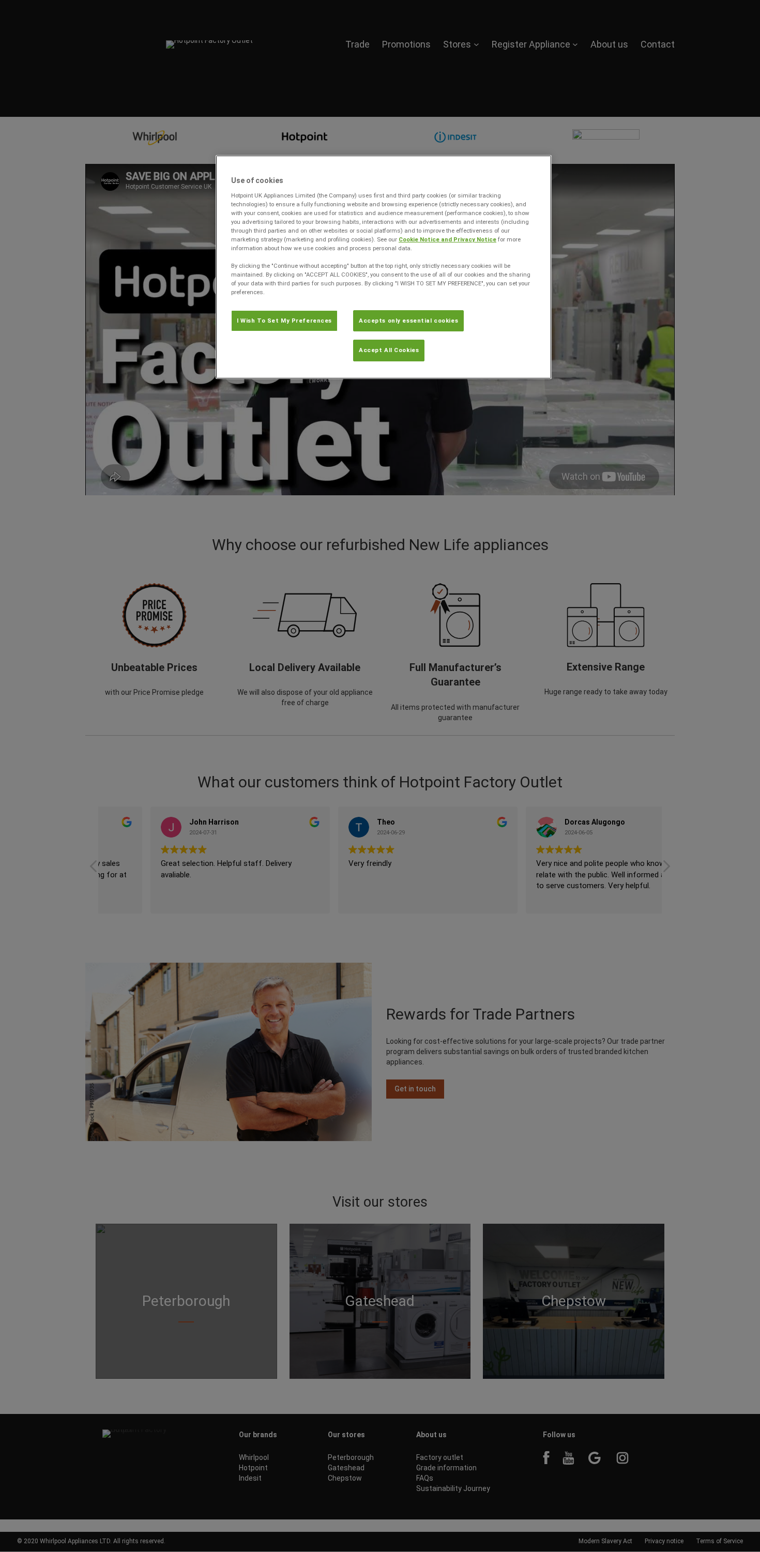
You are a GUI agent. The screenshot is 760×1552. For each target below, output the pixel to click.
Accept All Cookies (389, 350)
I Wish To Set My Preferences (284, 320)
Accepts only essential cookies (408, 320)
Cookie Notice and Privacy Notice (447, 239)
